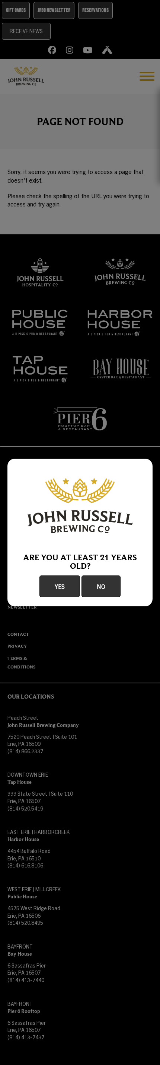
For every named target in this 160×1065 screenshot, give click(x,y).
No (101, 586)
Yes (60, 586)
